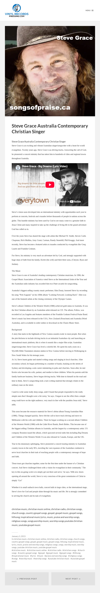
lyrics (14, 544)
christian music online (36, 539)
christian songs (66, 539)
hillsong (63, 542)
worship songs (41, 558)
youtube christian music (27, 547)
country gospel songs (21, 542)
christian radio (53, 539)
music (19, 544)
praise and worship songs (33, 544)
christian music (20, 539)
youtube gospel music (48, 547)
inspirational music (76, 542)
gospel (33, 542)
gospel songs (54, 542)
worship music (70, 544)
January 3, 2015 (19, 536)
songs (61, 544)
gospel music (42, 542)
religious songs (51, 544)
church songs (79, 539)
